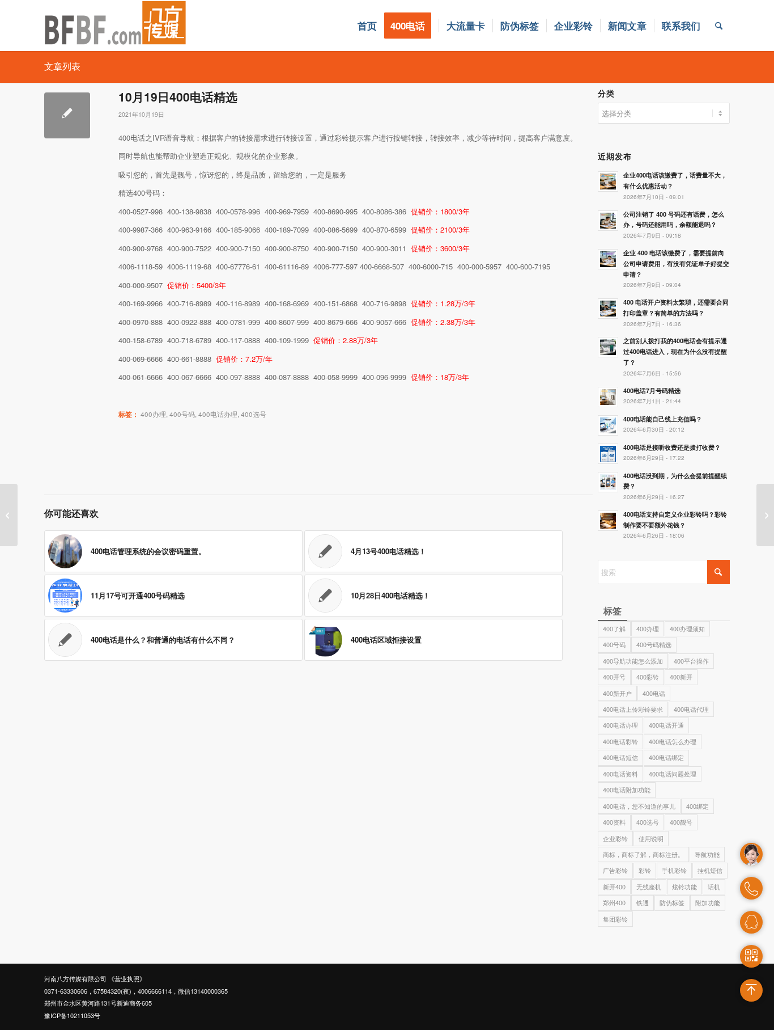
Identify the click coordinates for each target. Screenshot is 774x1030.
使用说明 (651, 838)
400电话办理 (217, 414)
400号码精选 (653, 644)
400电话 (654, 693)
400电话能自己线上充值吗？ (662, 419)
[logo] (115, 25)
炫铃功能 (684, 886)
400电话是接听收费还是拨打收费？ (672, 447)
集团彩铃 (615, 918)
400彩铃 (647, 676)
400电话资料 (620, 773)
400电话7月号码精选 (652, 390)
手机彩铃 (674, 870)
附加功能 (707, 902)
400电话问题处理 (672, 773)
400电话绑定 (666, 757)
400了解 (614, 628)
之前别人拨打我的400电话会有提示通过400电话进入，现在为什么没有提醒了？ (675, 351)
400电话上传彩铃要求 (633, 709)
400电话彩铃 (620, 741)
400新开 (681, 676)
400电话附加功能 (626, 789)
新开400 (614, 886)
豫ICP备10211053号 (72, 1015)
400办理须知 (687, 628)
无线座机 (648, 886)
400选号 (253, 414)
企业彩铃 (615, 838)
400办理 (153, 414)
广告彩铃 (615, 870)
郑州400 (614, 902)
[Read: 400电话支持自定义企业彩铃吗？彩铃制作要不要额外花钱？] (608, 520)
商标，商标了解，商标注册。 (643, 854)
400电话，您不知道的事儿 (639, 806)
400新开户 (617, 693)
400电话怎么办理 (672, 741)
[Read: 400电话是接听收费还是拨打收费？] (608, 454)
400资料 (614, 821)
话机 (714, 886)
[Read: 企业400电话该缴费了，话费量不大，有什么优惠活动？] (608, 181)
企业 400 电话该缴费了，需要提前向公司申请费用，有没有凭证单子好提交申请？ (676, 263)
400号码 (182, 414)
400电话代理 (691, 709)
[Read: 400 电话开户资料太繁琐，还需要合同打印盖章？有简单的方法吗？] (608, 308)
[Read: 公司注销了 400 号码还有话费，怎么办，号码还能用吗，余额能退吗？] (608, 220)
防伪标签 (672, 902)
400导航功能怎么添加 (633, 660)
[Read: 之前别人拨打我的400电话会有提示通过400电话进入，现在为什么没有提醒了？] (608, 347)
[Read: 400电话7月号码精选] (608, 397)
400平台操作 (691, 660)
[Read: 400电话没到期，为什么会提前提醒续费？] (608, 482)
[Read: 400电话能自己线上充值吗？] (608, 425)
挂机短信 (710, 870)
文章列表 (62, 66)
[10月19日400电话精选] (67, 115)
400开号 (614, 676)
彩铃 (645, 870)
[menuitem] (367, 25)
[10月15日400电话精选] (9, 515)
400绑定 (697, 806)
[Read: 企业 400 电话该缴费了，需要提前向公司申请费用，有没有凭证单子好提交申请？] (608, 259)
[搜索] (719, 25)
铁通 (642, 902)
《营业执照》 (127, 978)
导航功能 (707, 854)
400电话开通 (666, 724)
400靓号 (681, 821)
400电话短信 (620, 757)
